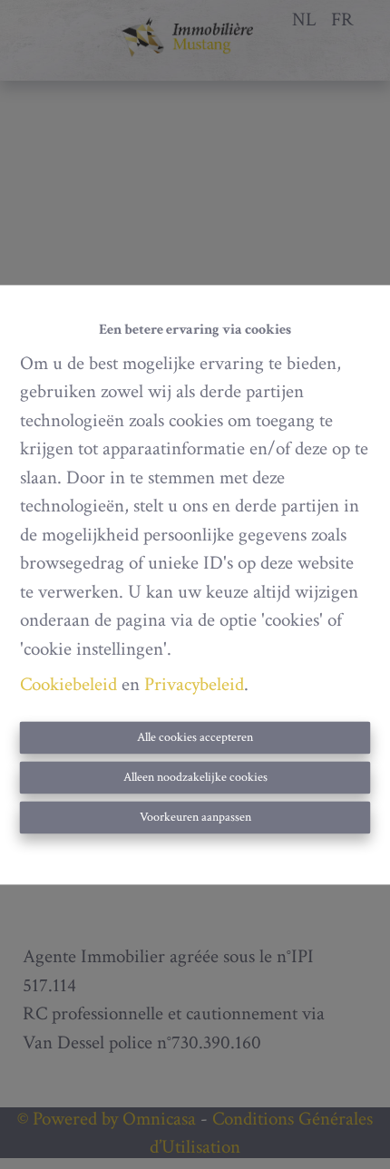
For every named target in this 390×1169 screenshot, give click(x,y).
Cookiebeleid (68, 685)
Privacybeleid (194, 685)
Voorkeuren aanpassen (195, 817)
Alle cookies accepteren (195, 737)
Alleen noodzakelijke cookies (195, 777)
